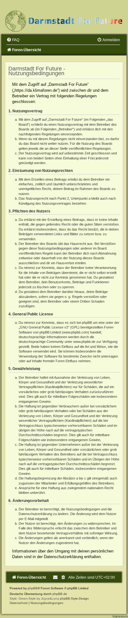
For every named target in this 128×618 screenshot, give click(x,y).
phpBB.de (60, 594)
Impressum (120, 616)
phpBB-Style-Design (74, 598)
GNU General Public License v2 (44, 327)
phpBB (33, 588)
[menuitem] (13, 40)
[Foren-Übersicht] (64, 21)
